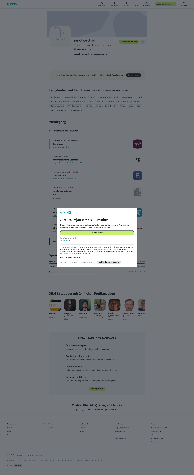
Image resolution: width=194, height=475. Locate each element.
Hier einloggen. (65, 240)
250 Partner (78, 247)
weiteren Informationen (67, 253)
